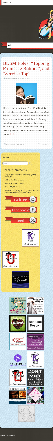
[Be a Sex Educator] (35, 349)
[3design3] (35, 385)
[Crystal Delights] (35, 403)
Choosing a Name (18, 183)
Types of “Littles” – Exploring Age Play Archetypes (20, 175)
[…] (12, 134)
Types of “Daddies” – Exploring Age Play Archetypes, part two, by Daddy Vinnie (22, 191)
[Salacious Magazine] (17, 367)
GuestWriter (16, 78)
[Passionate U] (17, 385)
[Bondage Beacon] (35, 331)
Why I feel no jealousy (18, 180)
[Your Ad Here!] (26, 421)
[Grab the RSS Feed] (21, 225)
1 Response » (44, 144)
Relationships (20, 144)
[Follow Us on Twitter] (21, 204)
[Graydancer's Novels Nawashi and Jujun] (17, 403)
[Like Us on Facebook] (21, 215)
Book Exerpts (10, 144)
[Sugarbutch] (35, 314)
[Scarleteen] (17, 314)
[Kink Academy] (35, 367)
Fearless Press (10, 435)
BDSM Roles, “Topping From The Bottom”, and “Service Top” (26, 68)
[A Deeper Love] (17, 331)
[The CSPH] (17, 349)
